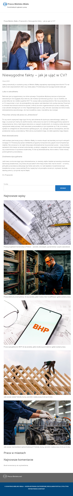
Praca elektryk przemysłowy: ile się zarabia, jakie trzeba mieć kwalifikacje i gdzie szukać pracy (37, 297)
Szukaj (6, 184)
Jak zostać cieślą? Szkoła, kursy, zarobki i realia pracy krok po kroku (28, 397)
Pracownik (23, 21)
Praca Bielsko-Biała (10, 21)
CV (3, 175)
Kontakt (42, 489)
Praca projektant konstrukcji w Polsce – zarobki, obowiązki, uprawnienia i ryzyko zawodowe (37, 247)
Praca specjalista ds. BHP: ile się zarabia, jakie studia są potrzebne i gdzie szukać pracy (34, 347)
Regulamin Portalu (54, 486)
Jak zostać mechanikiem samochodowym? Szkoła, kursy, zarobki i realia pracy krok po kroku (37, 447)
